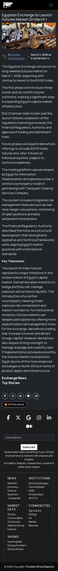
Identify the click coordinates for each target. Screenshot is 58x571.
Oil (30, 518)
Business (13, 494)
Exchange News (14, 378)
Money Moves (16, 549)
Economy (13, 487)
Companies (14, 498)
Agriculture (35, 510)
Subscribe (29, 447)
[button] (8, 417)
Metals (32, 521)
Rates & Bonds (16, 525)
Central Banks (37, 487)
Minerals (33, 525)
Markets (12, 483)
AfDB (31, 490)
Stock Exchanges (38, 483)
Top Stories (11, 383)
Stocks (12, 514)
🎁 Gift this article (14, 404)
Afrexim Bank (36, 494)
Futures (12, 529)
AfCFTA (33, 498)
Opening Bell (15, 541)
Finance (12, 490)
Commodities (15, 518)
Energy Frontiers (17, 545)
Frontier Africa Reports (40, 566)
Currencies (14, 521)
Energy (33, 514)
